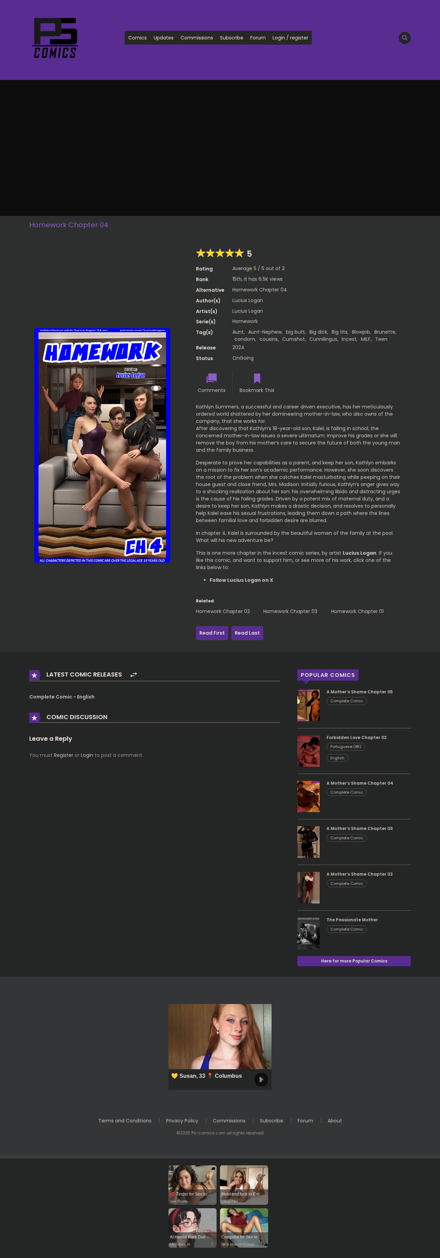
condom (244, 339)
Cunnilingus (323, 339)
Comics (137, 37)
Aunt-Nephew (265, 331)
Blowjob (361, 331)
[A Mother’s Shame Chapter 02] (308, 887)
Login (87, 755)
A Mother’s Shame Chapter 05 (360, 692)
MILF (366, 339)
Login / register (290, 37)
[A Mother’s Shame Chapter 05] (308, 705)
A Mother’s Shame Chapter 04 (360, 783)
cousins (269, 339)
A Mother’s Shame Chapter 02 (360, 874)
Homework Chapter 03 (290, 611)
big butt (295, 331)
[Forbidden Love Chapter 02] (308, 750)
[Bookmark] (257, 379)
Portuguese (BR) (345, 746)
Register (63, 755)
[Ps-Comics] (55, 37)
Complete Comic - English (62, 696)
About (335, 1120)
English (337, 758)
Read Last (247, 633)
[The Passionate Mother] (308, 933)
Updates (164, 37)
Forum (258, 37)
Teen (381, 339)
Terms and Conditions (125, 1120)
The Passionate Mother (352, 920)
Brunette (384, 331)
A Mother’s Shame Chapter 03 (360, 828)
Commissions (196, 37)
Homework (245, 321)
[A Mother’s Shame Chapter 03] (308, 841)
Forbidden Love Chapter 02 (356, 737)
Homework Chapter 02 (223, 611)
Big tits (340, 331)
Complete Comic (346, 701)
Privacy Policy (182, 1120)
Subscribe (231, 37)
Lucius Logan (247, 300)
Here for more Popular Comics (354, 961)
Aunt (238, 331)
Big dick (318, 331)
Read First (212, 633)
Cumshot (293, 339)
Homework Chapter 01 (357, 611)
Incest (349, 339)
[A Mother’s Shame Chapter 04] (308, 796)
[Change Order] (133, 675)
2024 (238, 347)
